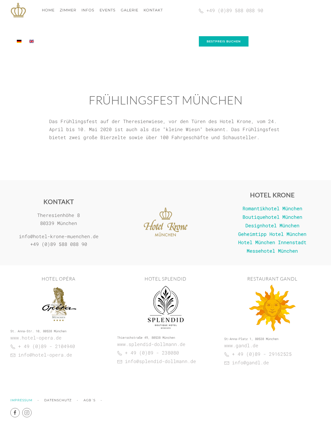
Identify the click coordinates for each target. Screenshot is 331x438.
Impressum (21, 400)
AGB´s (89, 400)
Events (108, 10)
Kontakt (153, 10)
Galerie (129, 10)
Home (48, 10)
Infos (87, 10)
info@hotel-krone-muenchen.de (59, 236)
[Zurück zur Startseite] (18, 10)
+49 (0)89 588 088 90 (58, 244)
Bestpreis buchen (224, 41)
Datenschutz (58, 400)
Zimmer (68, 10)
